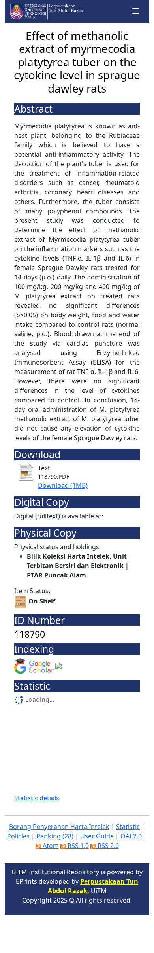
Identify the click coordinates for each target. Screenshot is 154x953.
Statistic (128, 826)
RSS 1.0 (77, 845)
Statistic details (36, 798)
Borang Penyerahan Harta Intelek (59, 826)
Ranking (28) (54, 836)
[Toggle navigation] (136, 11)
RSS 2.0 (107, 845)
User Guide (97, 836)
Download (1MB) (63, 485)
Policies (18, 836)
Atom (50, 845)
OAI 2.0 (131, 836)
